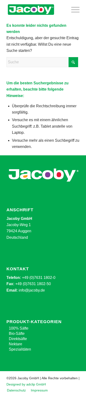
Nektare (15, 344)
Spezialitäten (20, 349)
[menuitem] (73, 9)
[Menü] (73, 9)
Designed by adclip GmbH (26, 384)
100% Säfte (18, 328)
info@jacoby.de (32, 290)
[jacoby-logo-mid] (35, 9)
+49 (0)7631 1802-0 (38, 278)
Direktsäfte (18, 339)
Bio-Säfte (17, 333)
